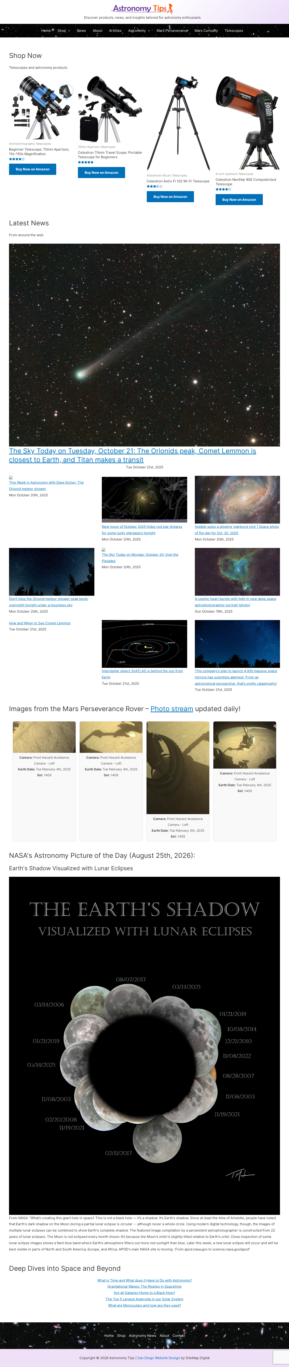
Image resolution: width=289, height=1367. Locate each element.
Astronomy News (142, 1335)
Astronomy (137, 30)
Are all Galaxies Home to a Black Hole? (144, 1293)
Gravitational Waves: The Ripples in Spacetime (144, 1286)
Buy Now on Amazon (32, 169)
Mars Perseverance (172, 30)
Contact (178, 1335)
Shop (62, 30)
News (81, 30)
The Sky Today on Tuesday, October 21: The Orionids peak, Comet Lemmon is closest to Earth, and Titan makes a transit (132, 455)
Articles (115, 30)
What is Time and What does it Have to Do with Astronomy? (144, 1280)
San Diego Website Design (159, 1358)
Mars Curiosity (206, 30)
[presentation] (68, 30)
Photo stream (172, 709)
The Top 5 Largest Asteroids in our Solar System (144, 1299)
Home (46, 30)
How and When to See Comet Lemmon (40, 623)
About (97, 30)
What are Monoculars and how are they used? (144, 1305)
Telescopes (234, 30)
